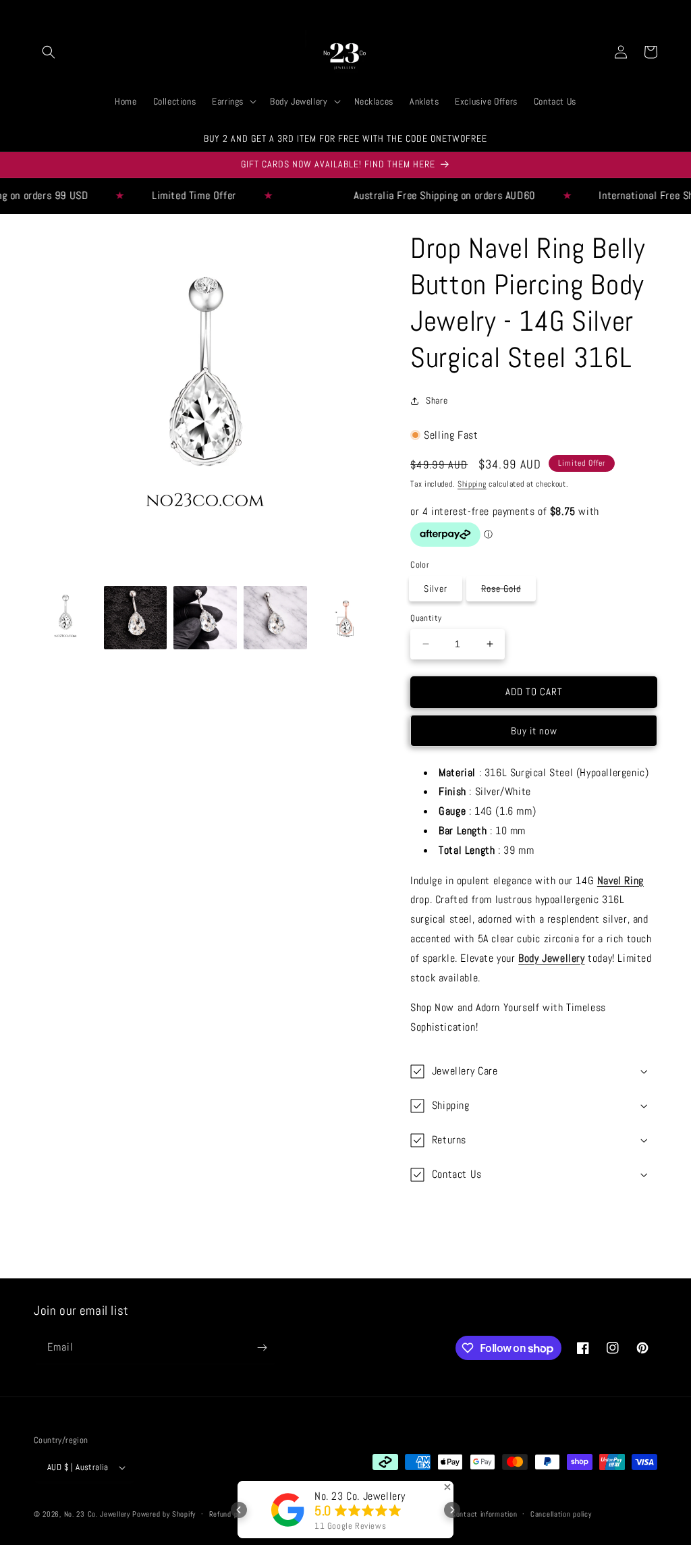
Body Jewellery (551, 958)
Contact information (484, 1514)
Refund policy (230, 1514)
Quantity (425, 618)
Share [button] (436, 400)
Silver (435, 588)
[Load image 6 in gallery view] (345, 617)
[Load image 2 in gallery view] (135, 617)
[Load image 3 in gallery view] (205, 617)
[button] (48, 52)
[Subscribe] (262, 1347)
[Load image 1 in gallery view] (65, 617)
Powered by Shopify (164, 1514)
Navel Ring (620, 880)
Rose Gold (507, 591)
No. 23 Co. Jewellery (97, 1514)
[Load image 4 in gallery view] (275, 617)
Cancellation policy (560, 1514)
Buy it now (534, 730)
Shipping (472, 484)
